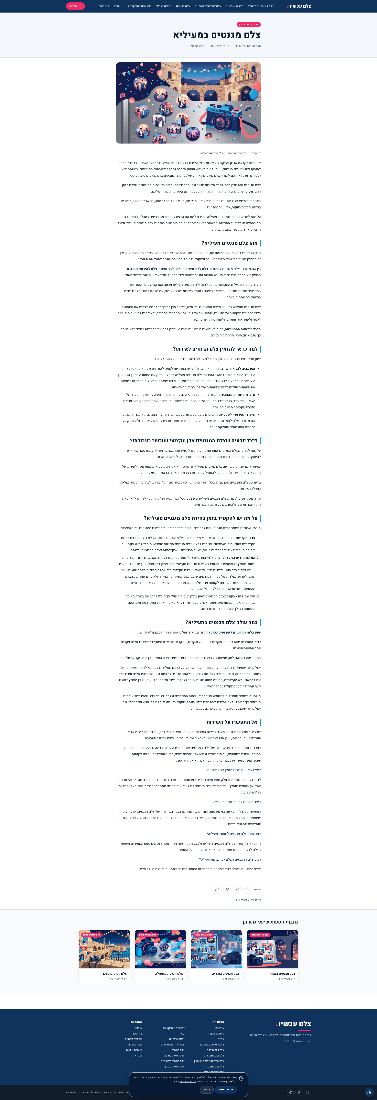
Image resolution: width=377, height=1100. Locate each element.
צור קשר (104, 6)
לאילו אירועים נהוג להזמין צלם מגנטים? (233, 770)
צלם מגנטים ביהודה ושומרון (209, 1061)
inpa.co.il (87, 1092)
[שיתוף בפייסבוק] (237, 889)
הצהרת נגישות (134, 1050)
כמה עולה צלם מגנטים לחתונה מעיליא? (233, 833)
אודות (117, 6)
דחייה (206, 1089)
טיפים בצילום (163, 6)
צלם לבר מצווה (169, 268)
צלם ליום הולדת (215, 1050)
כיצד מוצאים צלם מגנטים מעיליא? (237, 802)
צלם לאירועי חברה (143, 268)
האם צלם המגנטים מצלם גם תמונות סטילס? (230, 859)
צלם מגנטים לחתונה (225, 268)
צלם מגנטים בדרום (214, 1056)
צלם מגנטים (183, 6)
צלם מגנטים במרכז (214, 1067)
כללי (182, 1034)
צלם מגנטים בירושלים (173, 1061)
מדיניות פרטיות (133, 1039)
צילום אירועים (234, 6)
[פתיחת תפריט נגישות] (369, 1092)
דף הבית (256, 153)
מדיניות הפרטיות (187, 1081)
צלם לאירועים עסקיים (208, 6)
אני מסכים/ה (225, 1089)
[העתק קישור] (217, 889)
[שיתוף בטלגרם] (227, 889)
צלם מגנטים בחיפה (174, 1056)
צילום (221, 1039)
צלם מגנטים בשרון (214, 1072)
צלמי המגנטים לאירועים (236, 632)
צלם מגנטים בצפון (248, 24)
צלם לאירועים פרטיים (260, 6)
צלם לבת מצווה (196, 268)
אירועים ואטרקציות (139, 6)
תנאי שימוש (135, 1045)
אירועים (219, 1028)
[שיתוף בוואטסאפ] (247, 889)
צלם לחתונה (230, 420)
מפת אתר (136, 1056)
